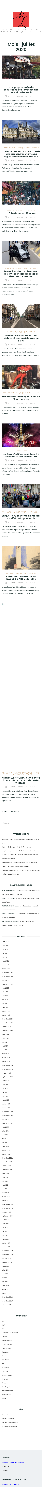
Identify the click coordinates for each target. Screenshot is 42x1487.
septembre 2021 (7, 1169)
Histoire (4, 1356)
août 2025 (5, 988)
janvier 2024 (6, 1061)
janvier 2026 (6, 969)
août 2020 (5, 1220)
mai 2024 (5, 1046)
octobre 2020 (6, 1212)
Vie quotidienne (31, 147)
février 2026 (6, 965)
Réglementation (24, 84)
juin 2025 (5, 996)
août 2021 (5, 1173)
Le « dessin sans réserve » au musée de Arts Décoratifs (21, 577)
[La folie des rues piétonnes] (21, 193)
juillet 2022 (5, 1131)
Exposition (21, 573)
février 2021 (6, 1197)
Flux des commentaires (10, 1422)
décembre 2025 (7, 972)
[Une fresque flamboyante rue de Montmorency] (21, 376)
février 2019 (6, 1289)
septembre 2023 (7, 1077)
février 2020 (6, 1243)
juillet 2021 (5, 1177)
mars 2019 (5, 1285)
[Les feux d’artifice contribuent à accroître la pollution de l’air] (21, 435)
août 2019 (5, 1266)
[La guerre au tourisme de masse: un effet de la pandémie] (21, 496)
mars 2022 (5, 1146)
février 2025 (6, 1011)
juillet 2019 (5, 1270)
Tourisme (21, 147)
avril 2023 (5, 1096)
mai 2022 (5, 1139)
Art (4, 392)
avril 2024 (5, 1050)
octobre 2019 (6, 1258)
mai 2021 (5, 1185)
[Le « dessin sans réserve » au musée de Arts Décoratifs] (21, 557)
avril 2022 (5, 1142)
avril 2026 (5, 957)
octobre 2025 (6, 980)
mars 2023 (5, 1100)
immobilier (5, 1360)
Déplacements (16, 209)
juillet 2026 (5, 945)
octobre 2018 (6, 1305)
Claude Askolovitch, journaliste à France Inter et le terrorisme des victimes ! (21, 780)
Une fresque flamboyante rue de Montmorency (21, 398)
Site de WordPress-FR (9, 1426)
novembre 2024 (7, 1023)
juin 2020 (5, 1227)
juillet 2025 (5, 992)
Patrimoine (31, 573)
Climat (4, 1329)
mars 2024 (5, 1054)
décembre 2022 (7, 1112)
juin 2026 (5, 949)
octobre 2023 (6, 1073)
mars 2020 (5, 1239)
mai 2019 (5, 1278)
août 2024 (5, 1034)
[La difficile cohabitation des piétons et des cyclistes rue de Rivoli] (21, 315)
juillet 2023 (5, 1084)
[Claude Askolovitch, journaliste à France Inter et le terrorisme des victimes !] (21, 686)
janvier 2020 (6, 1247)
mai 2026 (5, 953)
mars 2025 (5, 1007)
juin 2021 (5, 1181)
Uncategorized (21, 451)
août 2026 (5, 942)
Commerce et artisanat (11, 83)
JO (3, 1363)
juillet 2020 (5, 1224)
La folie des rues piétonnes (21, 213)
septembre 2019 (7, 1262)
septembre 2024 (7, 1030)
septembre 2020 (7, 1216)
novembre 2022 (7, 1115)
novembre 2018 (7, 1301)
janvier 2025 (6, 1015)
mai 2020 (5, 1231)
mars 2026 (5, 961)
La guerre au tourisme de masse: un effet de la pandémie (21, 517)
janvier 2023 (6, 1108)
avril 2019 (5, 1281)
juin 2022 (5, 1135)
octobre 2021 (6, 1166)
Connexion (5, 1415)
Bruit (7, 209)
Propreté (5, 1371)
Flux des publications (9, 1419)
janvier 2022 (6, 1154)
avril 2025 (5, 1003)
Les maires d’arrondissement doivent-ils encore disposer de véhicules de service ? (21, 274)
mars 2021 (5, 1193)
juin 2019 (5, 1274)
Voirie (32, 210)
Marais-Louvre (15, 96)
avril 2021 (5, 1189)
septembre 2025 (7, 984)
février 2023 (6, 1104)
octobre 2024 (6, 1027)
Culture (13, 573)
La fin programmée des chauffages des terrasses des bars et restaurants (21, 90)
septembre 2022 (7, 1123)
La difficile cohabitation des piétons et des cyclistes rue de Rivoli (21, 338)
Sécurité (32, 773)
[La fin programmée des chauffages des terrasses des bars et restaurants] (21, 67)
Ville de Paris (21, 148)
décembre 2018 (7, 1297)
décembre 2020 (7, 1204)
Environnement (27, 83)
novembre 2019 (7, 1254)
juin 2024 (5, 1042)
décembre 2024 (7, 1019)
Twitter (5, 1470)
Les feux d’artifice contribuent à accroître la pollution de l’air (21, 455)
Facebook (5, 1466)
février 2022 (6, 1150)
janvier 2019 (6, 1293)
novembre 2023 (7, 1069)
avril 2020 (5, 1235)
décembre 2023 (7, 1065)
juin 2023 (5, 1088)
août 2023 (5, 1081)
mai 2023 (5, 1092)
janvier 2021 (6, 1200)
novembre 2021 (7, 1162)
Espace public (28, 209)
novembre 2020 (7, 1208)
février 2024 (6, 1057)
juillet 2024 (5, 1038)
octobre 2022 (6, 1119)
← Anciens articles (10, 811)
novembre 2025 (7, 976)
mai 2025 (5, 999)
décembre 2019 (7, 1251)
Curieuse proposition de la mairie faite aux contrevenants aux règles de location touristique (21, 154)
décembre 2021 (7, 1158)
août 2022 (5, 1127)
